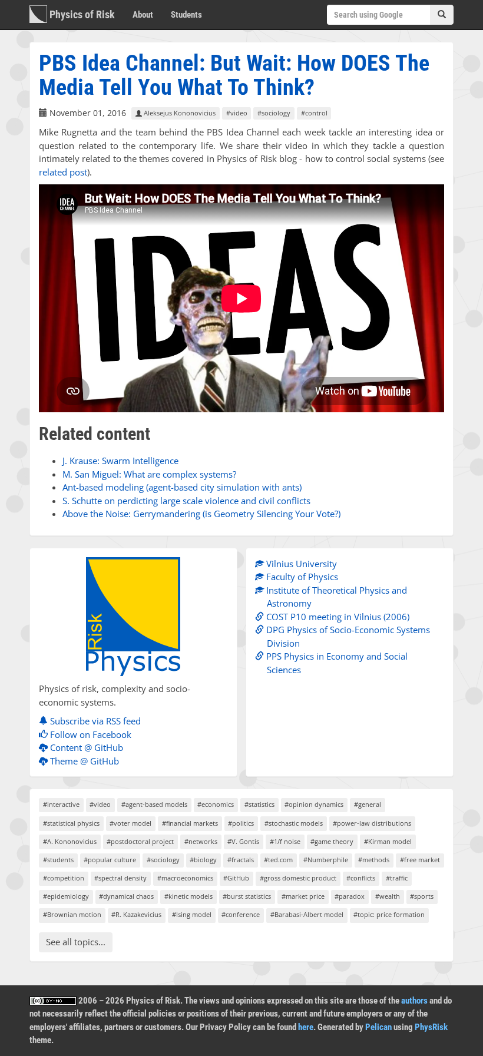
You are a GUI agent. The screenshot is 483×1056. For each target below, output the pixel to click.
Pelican (378, 1027)
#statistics (259, 804)
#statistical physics (71, 823)
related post (63, 172)
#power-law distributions (372, 823)
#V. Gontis (243, 841)
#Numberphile (325, 859)
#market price (303, 896)
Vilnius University (300, 564)
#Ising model (191, 914)
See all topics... (75, 942)
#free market (420, 859)
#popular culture (110, 859)
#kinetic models (188, 896)
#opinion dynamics (313, 804)
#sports (422, 896)
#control (314, 113)
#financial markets (190, 823)
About (143, 14)
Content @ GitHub (85, 747)
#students (58, 859)
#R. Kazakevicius (136, 914)
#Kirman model (388, 841)
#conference (240, 914)
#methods (373, 859)
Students (186, 14)
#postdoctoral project (140, 841)
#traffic (397, 877)
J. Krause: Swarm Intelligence (120, 460)
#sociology (273, 113)
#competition (63, 877)
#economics (215, 804)
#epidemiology (66, 896)
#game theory (331, 841)
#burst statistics (247, 896)
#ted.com (278, 859)
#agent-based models (154, 804)
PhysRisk (431, 1027)
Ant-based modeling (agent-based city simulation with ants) (182, 487)
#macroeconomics (185, 877)
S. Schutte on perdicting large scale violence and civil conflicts (186, 501)
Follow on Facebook (89, 734)
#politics (241, 823)
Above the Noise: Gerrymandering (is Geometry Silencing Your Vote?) (201, 513)
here (305, 1027)
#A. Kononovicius (70, 841)
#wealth (387, 896)
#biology (203, 859)
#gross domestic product (298, 877)
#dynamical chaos (126, 896)
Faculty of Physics (301, 576)
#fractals (240, 859)
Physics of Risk (81, 14)
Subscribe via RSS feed (94, 721)
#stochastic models (293, 823)
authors (414, 1000)
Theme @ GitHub (83, 761)
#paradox (350, 896)
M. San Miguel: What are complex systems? (149, 474)
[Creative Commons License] (53, 1000)
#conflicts (360, 877)
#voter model (130, 823)
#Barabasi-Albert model (306, 914)
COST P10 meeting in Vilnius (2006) (336, 617)
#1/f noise (285, 841)
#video (236, 113)
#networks (200, 841)
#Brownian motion (72, 914)
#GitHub (236, 877)
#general (367, 804)
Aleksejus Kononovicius (179, 113)
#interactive (61, 804)
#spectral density (120, 877)
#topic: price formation (389, 914)
